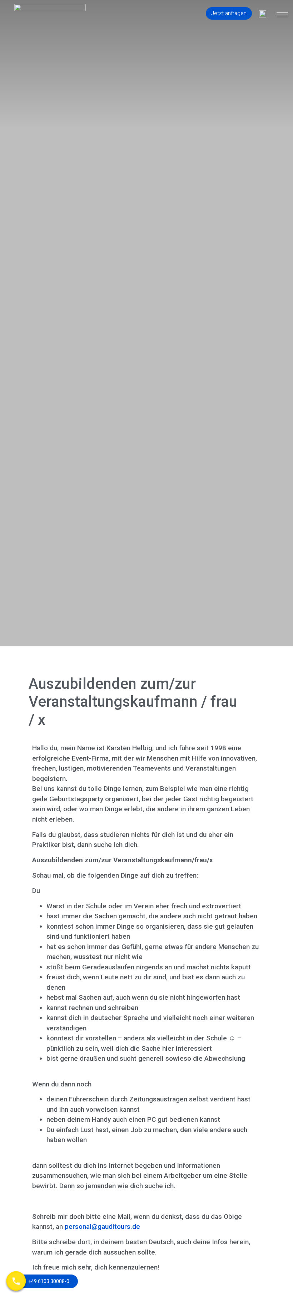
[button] (229, 13)
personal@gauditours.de (102, 1226)
